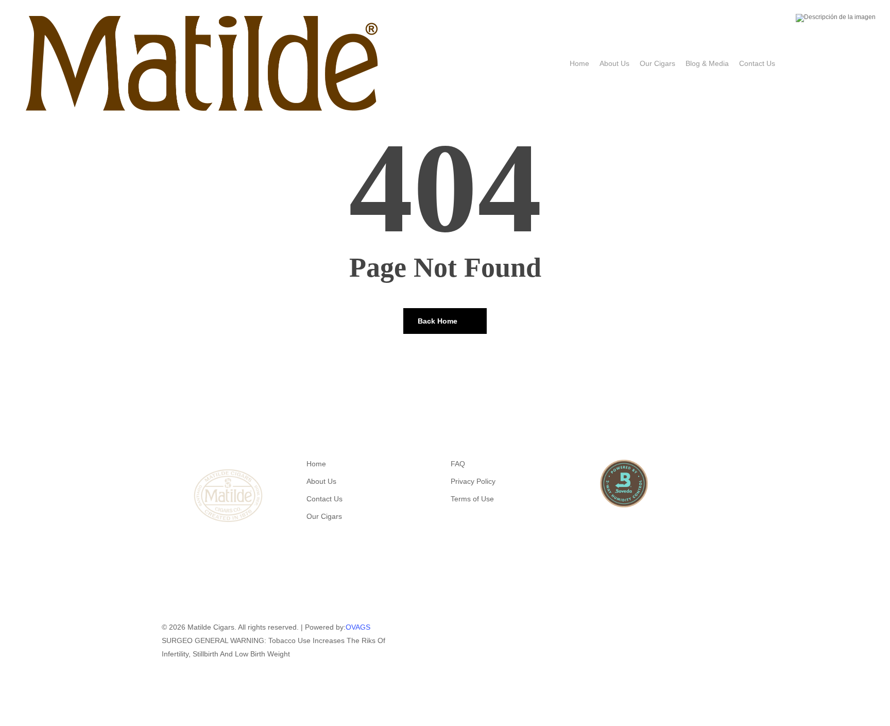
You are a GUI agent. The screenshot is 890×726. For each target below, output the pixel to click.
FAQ (458, 464)
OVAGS (358, 627)
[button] (445, 719)
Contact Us (324, 499)
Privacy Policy (473, 481)
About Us (321, 481)
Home (316, 464)
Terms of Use (472, 499)
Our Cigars (324, 516)
